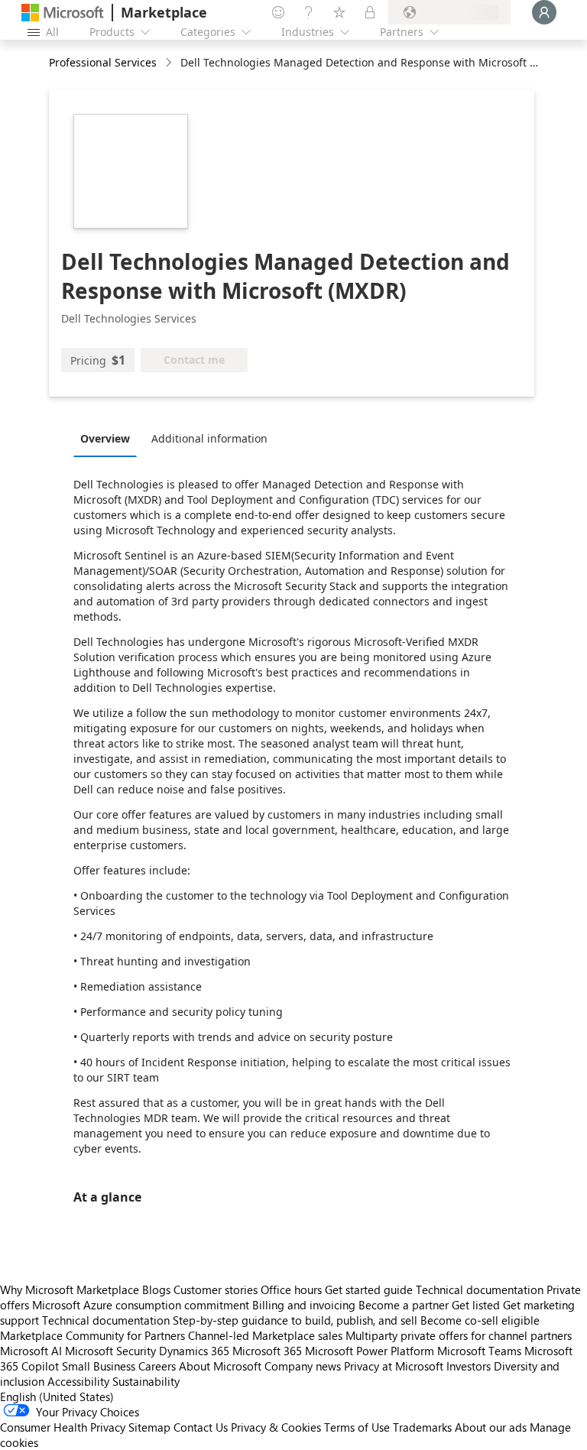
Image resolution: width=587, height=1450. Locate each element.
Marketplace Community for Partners (92, 1335)
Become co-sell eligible (480, 1320)
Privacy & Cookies (276, 1427)
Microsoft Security (110, 1350)
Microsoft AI (31, 1350)
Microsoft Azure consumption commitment (142, 1304)
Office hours (291, 1289)
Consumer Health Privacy (62, 1427)
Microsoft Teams (479, 1350)
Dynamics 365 (194, 1350)
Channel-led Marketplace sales (265, 1335)
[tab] (108, 438)
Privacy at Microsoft (393, 1366)
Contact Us (201, 1427)
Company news (302, 1366)
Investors (468, 1366)
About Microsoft (220, 1366)
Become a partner (403, 1304)
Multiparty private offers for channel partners (458, 1335)
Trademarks (422, 1427)
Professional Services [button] (103, 62)
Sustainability (146, 1381)
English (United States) (57, 1396)
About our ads (491, 1427)
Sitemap (149, 1427)
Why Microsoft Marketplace (69, 1289)
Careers (157, 1366)
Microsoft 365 (267, 1350)
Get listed (476, 1304)
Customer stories (216, 1289)
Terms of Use (357, 1427)
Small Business (98, 1366)
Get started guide (369, 1289)
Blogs (156, 1289)
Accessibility (78, 1381)
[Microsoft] (62, 12)
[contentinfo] (170, 63)
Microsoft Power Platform (369, 1350)
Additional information (209, 438)
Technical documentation (479, 1289)
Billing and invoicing (303, 1304)
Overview (105, 438)
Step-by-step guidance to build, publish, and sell (295, 1320)
